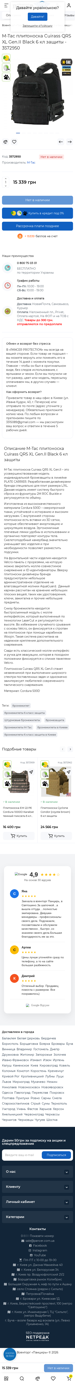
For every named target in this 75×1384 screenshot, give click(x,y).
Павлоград (22, 1092)
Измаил (36, 1060)
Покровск (57, 1092)
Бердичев (48, 1038)
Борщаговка (29, 1044)
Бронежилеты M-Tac (18, 727)
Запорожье (44, 1054)
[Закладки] (53, 1378)
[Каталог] (6, 1378)
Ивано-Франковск (15, 1060)
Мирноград (21, 1082)
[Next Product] (69, 141)
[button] (62, 749)
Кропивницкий (32, 1076)
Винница (8, 1049)
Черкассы (52, 1114)
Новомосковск (29, 1087)
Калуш (7, 1065)
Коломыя (8, 1071)
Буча (69, 1044)
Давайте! (37, 17)
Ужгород (8, 1109)
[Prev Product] (60, 141)
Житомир (27, 1054)
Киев (34, 1065)
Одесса (7, 1092)
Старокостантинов (15, 1103)
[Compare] (5, 141)
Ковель (64, 1065)
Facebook (39, 1245)
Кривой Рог (11, 1076)
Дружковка (10, 1054)
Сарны (46, 1098)
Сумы (46, 1103)
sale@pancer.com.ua (39, 1241)
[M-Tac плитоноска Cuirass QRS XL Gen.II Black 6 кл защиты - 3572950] (37, 93)
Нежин (52, 1082)
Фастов (32, 1109)
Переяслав (40, 1092)
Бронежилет (20, 705)
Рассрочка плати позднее (37, 226)
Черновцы (25, 1120)
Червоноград (34, 1114)
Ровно (35, 1098)
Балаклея (9, 1038)
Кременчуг (56, 1071)
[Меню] (6, 5)
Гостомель (41, 1049)
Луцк (60, 1076)
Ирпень (58, 1060)
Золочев (60, 1054)
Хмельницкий (12, 1114)
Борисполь (10, 1044)
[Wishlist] (14, 141)
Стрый (35, 1103)
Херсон (58, 1109)
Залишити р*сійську (37, 26)
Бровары (58, 1044)
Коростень (38, 1071)
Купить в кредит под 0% (46, 213)
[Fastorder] (31, 772)
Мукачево (38, 1082)
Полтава (8, 1098)
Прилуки (22, 1098)
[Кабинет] (69, 5)
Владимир (24, 1049)
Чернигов (9, 1120)
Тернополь (59, 1103)
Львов (6, 1082)
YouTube (39, 1255)
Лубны (50, 1076)
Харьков (45, 1109)
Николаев (9, 1087)
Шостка (51, 1120)
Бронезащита (55, 720)
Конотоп (23, 1071)
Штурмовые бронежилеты (22, 720)
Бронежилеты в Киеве (52, 727)
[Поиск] (22, 1378)
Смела (57, 1098)
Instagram (39, 1250)
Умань (21, 1109)
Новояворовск (52, 1087)
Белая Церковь (28, 1038)
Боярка (44, 1044)
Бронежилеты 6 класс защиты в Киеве (30, 734)
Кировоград (49, 1065)
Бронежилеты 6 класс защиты (24, 712)
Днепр (55, 1049)
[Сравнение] (37, 1378)
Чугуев (40, 1120)
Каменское (21, 1065)
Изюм (47, 1060)
